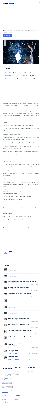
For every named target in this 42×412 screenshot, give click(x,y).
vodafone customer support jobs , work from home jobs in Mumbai (22, 281)
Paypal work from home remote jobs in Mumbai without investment (22, 268)
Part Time (16, 372)
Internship (17, 375)
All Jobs (29, 369)
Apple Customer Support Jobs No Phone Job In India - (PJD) (20, 330)
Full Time (16, 371)
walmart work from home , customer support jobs (18, 299)
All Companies (30, 371)
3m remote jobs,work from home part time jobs (18, 305)
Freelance (17, 374)
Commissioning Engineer (13, 350)
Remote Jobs (17, 369)
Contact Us (4, 399)
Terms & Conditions (33, 409)
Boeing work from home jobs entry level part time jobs (19, 293)
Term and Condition (5, 402)
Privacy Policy (4, 401)
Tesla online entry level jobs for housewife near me (18, 324)
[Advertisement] (21, 19)
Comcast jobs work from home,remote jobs (17, 312)
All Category (30, 372)
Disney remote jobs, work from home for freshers (18, 287)
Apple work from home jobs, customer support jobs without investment (23, 275)
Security (38, 409)
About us (3, 398)
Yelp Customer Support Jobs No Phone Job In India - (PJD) (20, 336)
